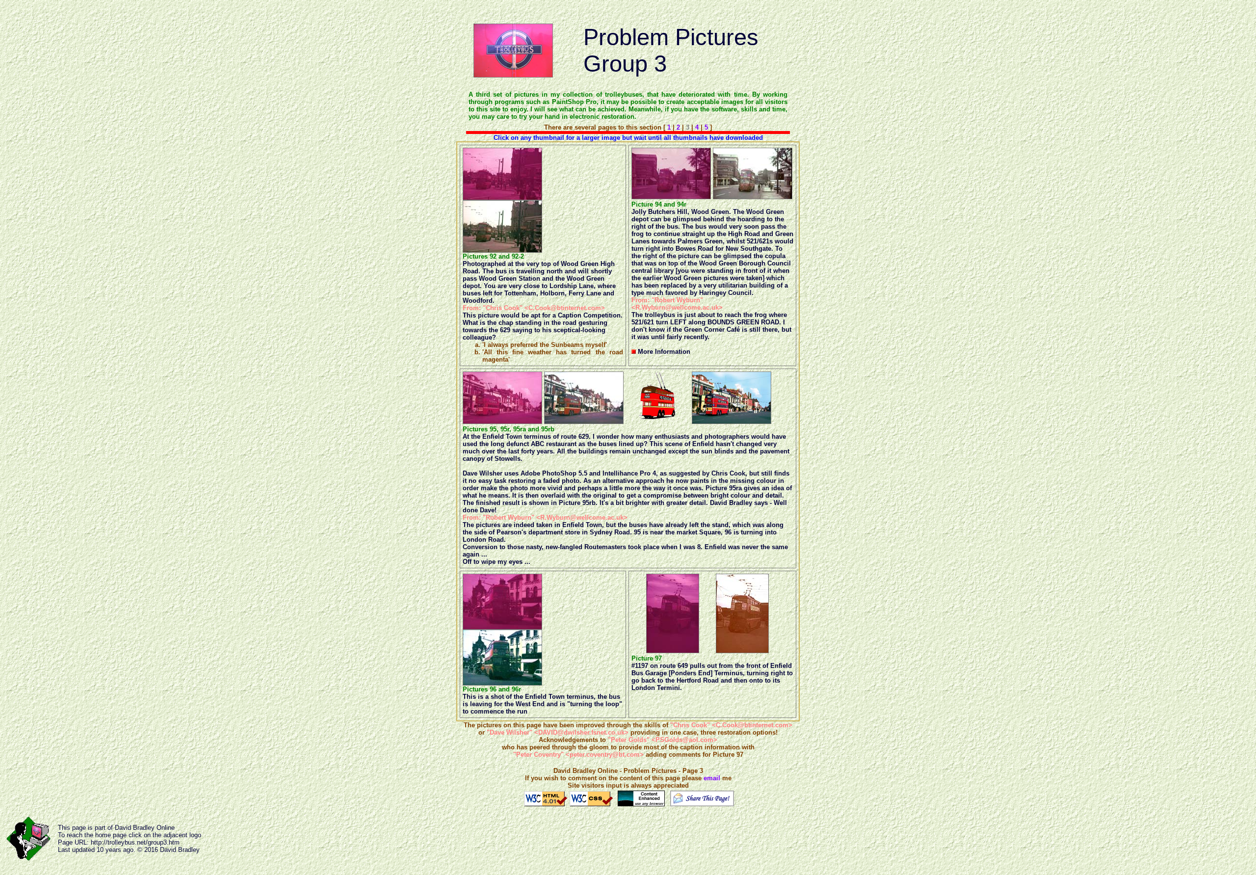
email (712, 778)
